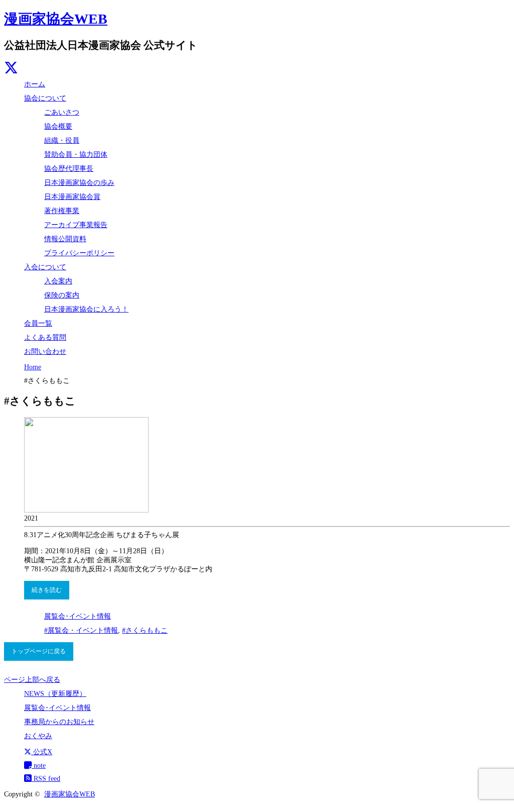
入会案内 (58, 281)
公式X (41, 752)
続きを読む (47, 589)
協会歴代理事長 (68, 168)
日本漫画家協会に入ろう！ (86, 309)
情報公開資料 (65, 239)
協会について (45, 98)
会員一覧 (38, 323)
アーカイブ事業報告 (75, 225)
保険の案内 (61, 295)
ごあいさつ (61, 112)
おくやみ (38, 736)
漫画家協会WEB (55, 19)
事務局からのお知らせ (59, 722)
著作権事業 (61, 211)
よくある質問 (45, 337)
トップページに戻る (39, 651)
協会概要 (58, 126)
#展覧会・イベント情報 (81, 630)
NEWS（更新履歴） (55, 693)
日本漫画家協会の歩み (79, 182)
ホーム (34, 84)
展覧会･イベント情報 (77, 616)
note (39, 765)
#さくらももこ (145, 630)
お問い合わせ (45, 351)
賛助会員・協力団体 (75, 154)
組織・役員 (61, 140)
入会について (45, 267)
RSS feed (46, 778)
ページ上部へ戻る (32, 679)
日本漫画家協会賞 (72, 196)
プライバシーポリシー (79, 253)
